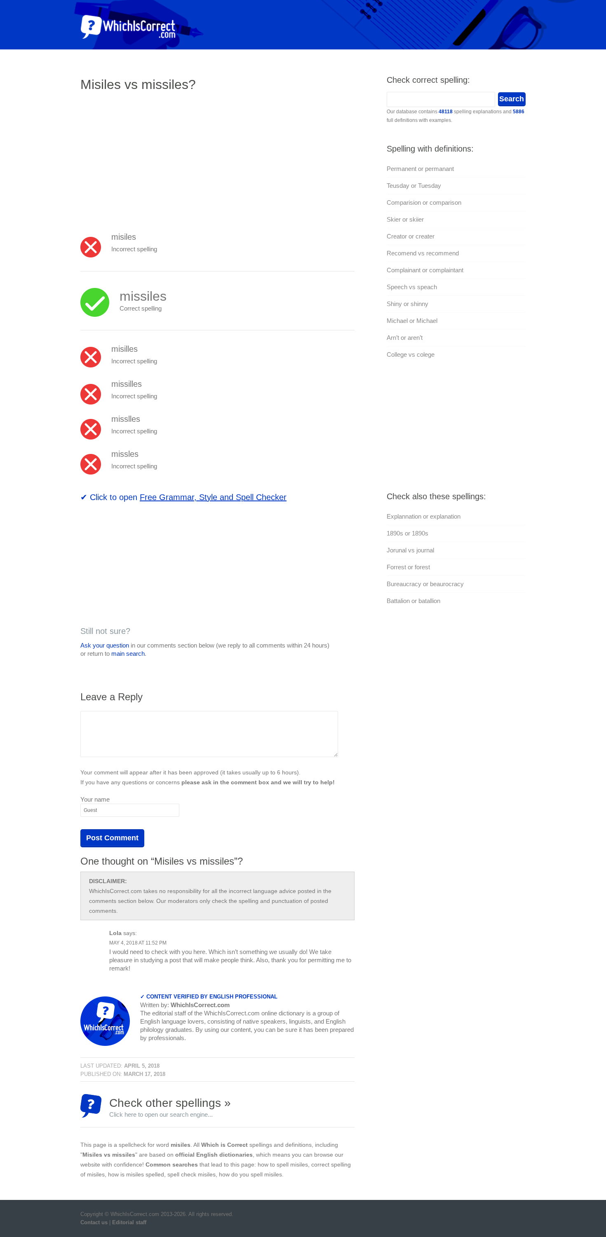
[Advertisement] (149, 158)
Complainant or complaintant (425, 270)
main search (128, 653)
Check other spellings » (170, 1107)
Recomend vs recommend (423, 253)
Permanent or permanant (420, 168)
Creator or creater (411, 236)
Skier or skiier (405, 219)
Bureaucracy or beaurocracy (425, 583)
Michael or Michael (412, 320)
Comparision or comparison (424, 202)
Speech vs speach (412, 286)
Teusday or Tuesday (414, 185)
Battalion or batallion (413, 600)
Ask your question (104, 645)
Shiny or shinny (407, 303)
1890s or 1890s (407, 533)
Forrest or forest (408, 567)
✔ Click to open (183, 497)
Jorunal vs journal (410, 550)
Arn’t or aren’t (405, 337)
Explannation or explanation (423, 516)
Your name (95, 799)
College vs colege (411, 354)
